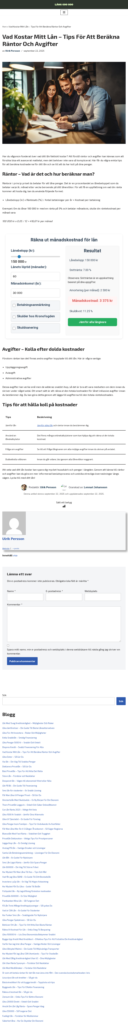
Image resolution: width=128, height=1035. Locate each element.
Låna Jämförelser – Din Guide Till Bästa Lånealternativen (28, 728)
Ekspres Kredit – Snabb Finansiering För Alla (23, 747)
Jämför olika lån (45, 425)
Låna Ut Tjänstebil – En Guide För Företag (21, 819)
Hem (4, 26)
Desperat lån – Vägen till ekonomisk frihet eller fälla (26, 781)
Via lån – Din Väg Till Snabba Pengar (19, 761)
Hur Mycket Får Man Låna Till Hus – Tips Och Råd (24, 872)
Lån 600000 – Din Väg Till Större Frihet (20, 867)
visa (15, 555)
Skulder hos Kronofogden (36, 316)
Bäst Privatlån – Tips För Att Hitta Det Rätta (22, 771)
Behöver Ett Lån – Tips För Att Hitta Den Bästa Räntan (27, 925)
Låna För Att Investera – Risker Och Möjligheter (24, 733)
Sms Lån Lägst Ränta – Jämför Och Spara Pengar (24, 862)
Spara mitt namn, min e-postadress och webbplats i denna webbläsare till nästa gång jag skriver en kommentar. (63, 651)
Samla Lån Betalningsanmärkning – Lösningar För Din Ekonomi (30, 853)
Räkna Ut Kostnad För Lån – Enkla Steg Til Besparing (26, 929)
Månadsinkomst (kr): (26, 283)
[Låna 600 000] (64, 4)
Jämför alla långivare (92, 322)
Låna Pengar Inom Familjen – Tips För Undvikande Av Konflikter (31, 824)
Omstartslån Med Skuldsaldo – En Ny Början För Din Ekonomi (30, 800)
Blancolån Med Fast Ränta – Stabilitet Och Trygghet (26, 833)
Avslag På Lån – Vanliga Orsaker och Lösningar (23, 848)
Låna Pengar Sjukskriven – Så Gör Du (19, 920)
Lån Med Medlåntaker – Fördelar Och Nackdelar (24, 968)
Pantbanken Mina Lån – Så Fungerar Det (20, 901)
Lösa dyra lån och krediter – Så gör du (19, 977)
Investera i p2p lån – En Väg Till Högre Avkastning (25, 881)
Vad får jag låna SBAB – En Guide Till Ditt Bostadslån (26, 877)
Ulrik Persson (12, 50)
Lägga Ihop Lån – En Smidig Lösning (18, 843)
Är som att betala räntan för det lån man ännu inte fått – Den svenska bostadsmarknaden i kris (46, 973)
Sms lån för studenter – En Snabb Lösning (21, 790)
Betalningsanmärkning (33, 305)
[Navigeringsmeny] (64, 12)
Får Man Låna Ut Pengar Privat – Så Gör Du (21, 795)
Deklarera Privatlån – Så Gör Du (17, 766)
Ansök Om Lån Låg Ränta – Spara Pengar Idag (23, 1006)
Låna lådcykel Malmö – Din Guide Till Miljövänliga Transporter (30, 949)
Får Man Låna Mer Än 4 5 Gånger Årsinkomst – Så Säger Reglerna (32, 829)
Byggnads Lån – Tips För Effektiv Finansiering (23, 987)
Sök (4, 695)
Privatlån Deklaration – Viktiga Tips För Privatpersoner (27, 838)
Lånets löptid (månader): (29, 267)
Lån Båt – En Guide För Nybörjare (17, 857)
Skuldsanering (27, 327)
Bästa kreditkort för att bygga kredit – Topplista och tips (28, 982)
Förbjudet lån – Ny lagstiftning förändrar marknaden (26, 891)
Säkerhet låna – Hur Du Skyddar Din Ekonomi (22, 1021)
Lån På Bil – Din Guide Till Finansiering (19, 785)
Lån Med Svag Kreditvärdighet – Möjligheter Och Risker (28, 723)
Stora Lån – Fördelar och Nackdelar (18, 776)
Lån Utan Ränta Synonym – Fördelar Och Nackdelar (25, 963)
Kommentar (14, 604)
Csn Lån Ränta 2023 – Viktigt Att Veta (19, 809)
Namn (11, 590)
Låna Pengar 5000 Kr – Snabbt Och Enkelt (21, 742)
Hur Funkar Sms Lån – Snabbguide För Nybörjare (24, 915)
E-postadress (54, 590)
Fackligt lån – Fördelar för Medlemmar (20, 1016)
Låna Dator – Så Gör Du (13, 757)
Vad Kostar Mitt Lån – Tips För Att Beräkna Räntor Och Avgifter (31, 752)
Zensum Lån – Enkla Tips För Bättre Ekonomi (22, 997)
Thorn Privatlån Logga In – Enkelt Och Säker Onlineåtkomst (29, 805)
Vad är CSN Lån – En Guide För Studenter (21, 910)
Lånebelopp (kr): (23, 250)
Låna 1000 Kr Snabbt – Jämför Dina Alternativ (23, 814)
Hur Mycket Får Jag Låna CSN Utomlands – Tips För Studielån (30, 953)
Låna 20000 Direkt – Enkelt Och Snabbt (20, 1001)
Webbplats (91, 590)
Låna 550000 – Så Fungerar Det (17, 1011)
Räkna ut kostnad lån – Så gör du (17, 992)
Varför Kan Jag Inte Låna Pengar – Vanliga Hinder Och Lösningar (31, 944)
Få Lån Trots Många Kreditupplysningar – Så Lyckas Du (27, 905)
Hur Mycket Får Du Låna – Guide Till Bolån (21, 886)
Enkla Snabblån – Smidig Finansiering (19, 737)
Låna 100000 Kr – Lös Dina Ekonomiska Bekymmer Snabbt (28, 934)
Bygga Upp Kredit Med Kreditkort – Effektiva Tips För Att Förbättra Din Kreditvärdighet (42, 939)
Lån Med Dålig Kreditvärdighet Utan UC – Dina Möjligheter (29, 958)
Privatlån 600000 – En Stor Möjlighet (19, 896)
